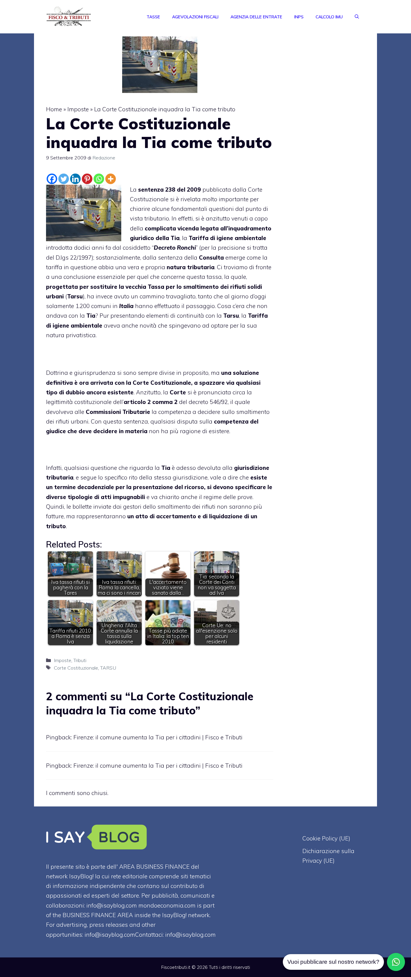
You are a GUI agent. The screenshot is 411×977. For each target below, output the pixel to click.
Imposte (78, 109)
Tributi (79, 660)
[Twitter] (63, 179)
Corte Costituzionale (76, 668)
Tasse (153, 17)
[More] (110, 179)
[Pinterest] (87, 179)
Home (54, 109)
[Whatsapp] (99, 179)
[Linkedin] (75, 179)
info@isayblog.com (190, 934)
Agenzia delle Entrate (256, 17)
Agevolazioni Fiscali (195, 17)
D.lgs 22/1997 (73, 257)
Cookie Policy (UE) (326, 838)
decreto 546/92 (208, 401)
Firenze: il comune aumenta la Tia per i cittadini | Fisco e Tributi (158, 737)
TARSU (108, 668)
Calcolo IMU (329, 17)
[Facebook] (52, 179)
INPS (299, 17)
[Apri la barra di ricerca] (357, 17)
